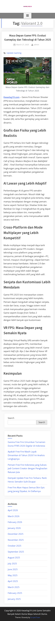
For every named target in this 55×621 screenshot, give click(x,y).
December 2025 (15, 533)
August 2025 (14, 557)
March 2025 (13, 587)
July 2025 (12, 563)
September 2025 (16, 551)
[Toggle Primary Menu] (27, 16)
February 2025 (15, 593)
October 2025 (14, 545)
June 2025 (13, 569)
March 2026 (13, 516)
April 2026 (13, 510)
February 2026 (15, 522)
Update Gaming (14, 53)
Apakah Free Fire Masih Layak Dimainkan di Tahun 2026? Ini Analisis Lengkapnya (26, 455)
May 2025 (12, 575)
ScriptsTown (35, 617)
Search (11, 418)
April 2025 (13, 581)
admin (36, 44)
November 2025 (16, 539)
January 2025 (14, 599)
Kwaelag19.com (11, 97)
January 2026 (14, 528)
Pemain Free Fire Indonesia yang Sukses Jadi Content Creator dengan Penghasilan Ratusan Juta (27, 468)
